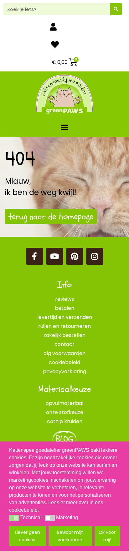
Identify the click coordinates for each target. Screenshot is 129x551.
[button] (65, 127)
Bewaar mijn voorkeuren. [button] (70, 536)
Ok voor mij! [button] (107, 536)
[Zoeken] (116, 9)
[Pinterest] (74, 256)
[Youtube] (54, 256)
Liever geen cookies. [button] (27, 536)
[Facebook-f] (34, 256)
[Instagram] (94, 256)
